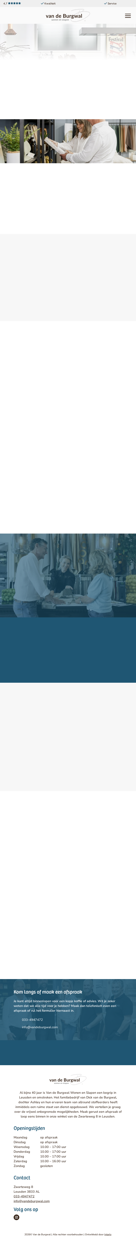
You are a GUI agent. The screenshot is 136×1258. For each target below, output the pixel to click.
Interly (107, 1234)
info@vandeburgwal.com (40, 1027)
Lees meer (68, 670)
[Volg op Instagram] (16, 1217)
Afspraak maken (68, 216)
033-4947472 (32, 1020)
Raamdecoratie (63, 43)
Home (44, 43)
